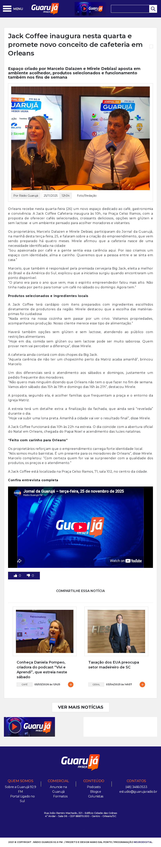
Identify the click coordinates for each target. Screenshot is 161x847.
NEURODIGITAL (143, 842)
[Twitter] (77, 828)
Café (24, 684)
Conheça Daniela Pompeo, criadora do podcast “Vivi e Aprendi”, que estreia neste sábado (42, 669)
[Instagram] (64, 828)
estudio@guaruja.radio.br (138, 791)
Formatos (60, 796)
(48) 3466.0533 (136, 787)
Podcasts (93, 787)
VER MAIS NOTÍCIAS (80, 707)
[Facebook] (71, 828)
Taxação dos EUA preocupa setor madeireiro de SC (113, 664)
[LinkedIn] (90, 828)
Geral (96, 684)
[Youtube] (84, 828)
